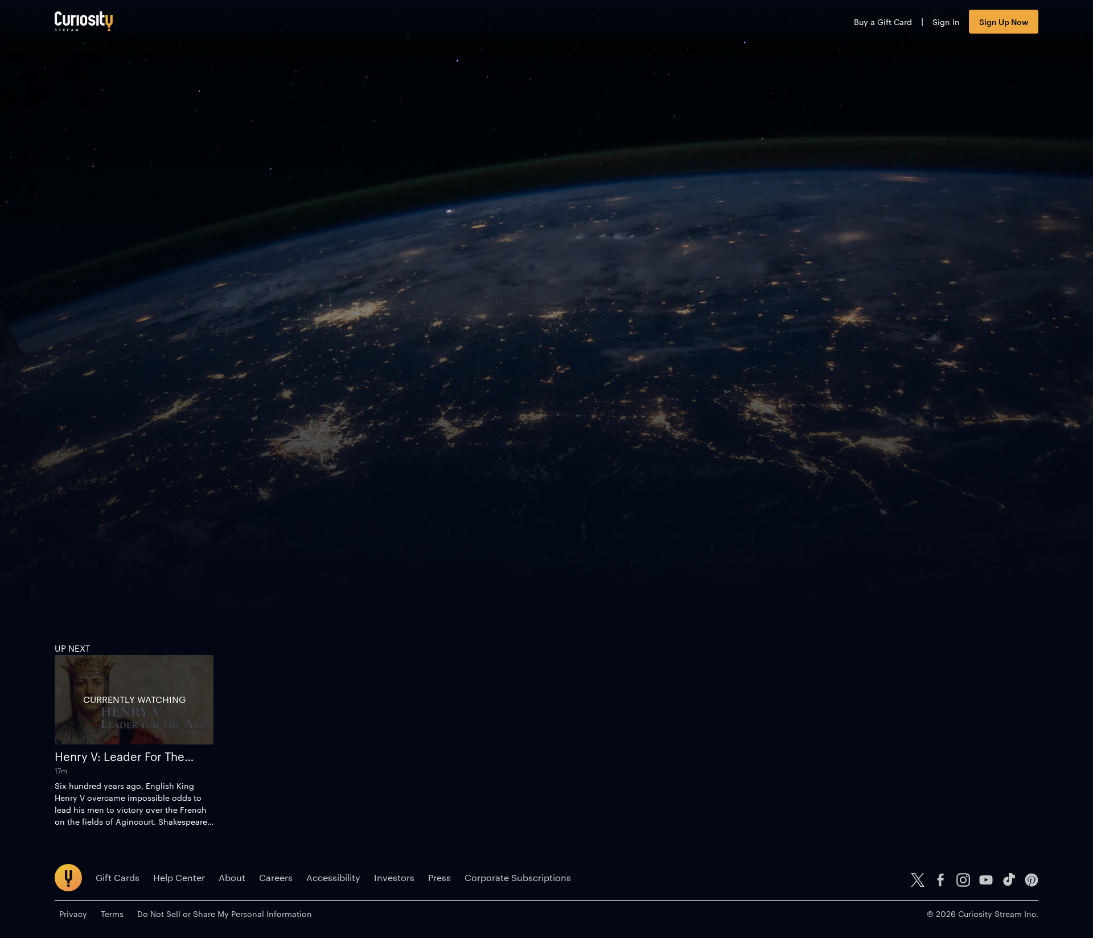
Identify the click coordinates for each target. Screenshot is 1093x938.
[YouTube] (986, 880)
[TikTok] (1008, 880)
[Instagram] (963, 880)
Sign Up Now (1003, 21)
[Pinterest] (1031, 880)
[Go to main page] (84, 21)
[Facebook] (940, 880)
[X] (917, 880)
